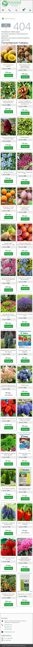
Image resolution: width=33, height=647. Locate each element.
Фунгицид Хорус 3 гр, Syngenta (25, 454)
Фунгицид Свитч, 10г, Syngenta (25, 351)
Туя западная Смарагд (8, 488)
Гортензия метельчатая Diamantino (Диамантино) (8, 385)
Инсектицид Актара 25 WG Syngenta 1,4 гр (24, 488)
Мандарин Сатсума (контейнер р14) (8, 207)
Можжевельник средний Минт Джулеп (8, 454)
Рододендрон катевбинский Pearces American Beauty (24, 559)
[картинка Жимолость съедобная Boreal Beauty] (24, 267)
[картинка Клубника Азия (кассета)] (8, 408)
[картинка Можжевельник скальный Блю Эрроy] (8, 339)
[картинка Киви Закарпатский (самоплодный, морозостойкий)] (24, 54)
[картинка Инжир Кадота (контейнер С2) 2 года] (8, 232)
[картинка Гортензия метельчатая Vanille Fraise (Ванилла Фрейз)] (8, 267)
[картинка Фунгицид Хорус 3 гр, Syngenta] (24, 442)
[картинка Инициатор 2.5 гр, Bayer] (24, 583)
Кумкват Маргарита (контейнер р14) (8, 101)
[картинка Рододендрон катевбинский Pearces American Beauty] (24, 547)
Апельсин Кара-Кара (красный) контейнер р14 (24, 243)
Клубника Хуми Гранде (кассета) (8, 558)
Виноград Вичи (24, 137)
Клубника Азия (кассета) (8, 418)
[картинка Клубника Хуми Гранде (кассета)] (8, 547)
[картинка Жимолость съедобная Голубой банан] (8, 512)
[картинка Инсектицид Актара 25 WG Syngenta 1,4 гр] (24, 477)
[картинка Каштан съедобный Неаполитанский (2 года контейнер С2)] (24, 90)
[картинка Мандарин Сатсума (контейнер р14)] (8, 196)
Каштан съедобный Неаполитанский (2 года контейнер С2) (25, 102)
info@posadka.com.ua (9, 632)
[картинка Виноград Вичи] (24, 126)
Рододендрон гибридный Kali (24, 172)
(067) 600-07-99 (8, 625)
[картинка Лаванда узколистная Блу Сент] (24, 303)
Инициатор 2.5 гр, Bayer (25, 594)
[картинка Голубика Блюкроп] (8, 161)
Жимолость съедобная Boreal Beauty (24, 278)
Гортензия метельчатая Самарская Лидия (8, 138)
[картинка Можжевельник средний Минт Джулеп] (8, 442)
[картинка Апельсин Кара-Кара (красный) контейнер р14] (24, 232)
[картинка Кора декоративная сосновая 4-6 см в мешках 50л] (8, 303)
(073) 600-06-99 (8, 629)
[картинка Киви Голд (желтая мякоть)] (8, 54)
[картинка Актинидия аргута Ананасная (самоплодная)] (24, 196)
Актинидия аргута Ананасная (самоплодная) (25, 208)
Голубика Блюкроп (8, 172)
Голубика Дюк (25, 385)
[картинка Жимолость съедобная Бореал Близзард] (24, 408)
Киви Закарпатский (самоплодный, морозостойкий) (24, 66)
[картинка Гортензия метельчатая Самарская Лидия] (8, 126)
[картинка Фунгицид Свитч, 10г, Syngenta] (24, 339)
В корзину (8, 75)
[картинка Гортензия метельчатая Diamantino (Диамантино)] (8, 374)
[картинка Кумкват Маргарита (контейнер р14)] (8, 90)
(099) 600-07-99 (8, 627)
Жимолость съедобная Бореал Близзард (24, 419)
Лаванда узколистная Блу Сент (24, 314)
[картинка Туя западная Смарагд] (8, 477)
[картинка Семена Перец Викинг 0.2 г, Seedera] (24, 512)
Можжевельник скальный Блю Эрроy (8, 351)
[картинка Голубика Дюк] (24, 374)
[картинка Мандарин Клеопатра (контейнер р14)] (8, 583)
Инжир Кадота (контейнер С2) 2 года (8, 243)
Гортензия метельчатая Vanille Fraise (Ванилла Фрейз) (8, 279)
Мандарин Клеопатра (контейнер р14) (8, 594)
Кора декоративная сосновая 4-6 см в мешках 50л (8, 315)
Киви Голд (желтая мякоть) (8, 65)
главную (13, 38)
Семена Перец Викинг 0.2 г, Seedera (24, 523)
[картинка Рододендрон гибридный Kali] (24, 161)
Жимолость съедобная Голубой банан (8, 523)
